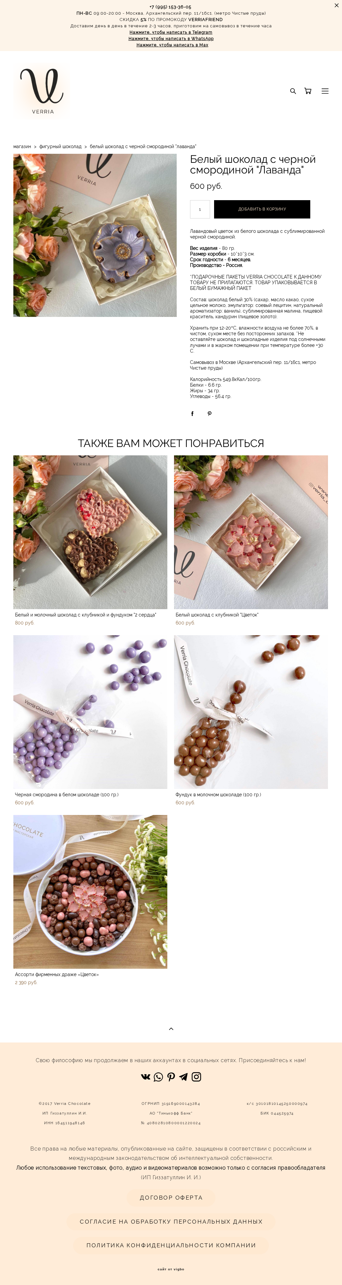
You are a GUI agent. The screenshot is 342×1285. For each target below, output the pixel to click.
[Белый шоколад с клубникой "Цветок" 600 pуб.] (251, 532)
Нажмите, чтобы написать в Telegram (171, 32)
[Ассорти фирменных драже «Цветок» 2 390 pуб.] (90, 892)
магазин (22, 146)
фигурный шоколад (60, 146)
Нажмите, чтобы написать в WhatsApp (171, 38)
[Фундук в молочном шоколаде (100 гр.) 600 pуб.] (251, 712)
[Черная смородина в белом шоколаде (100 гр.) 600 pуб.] (90, 712)
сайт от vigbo (171, 1269)
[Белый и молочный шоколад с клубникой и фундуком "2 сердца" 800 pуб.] (90, 532)
